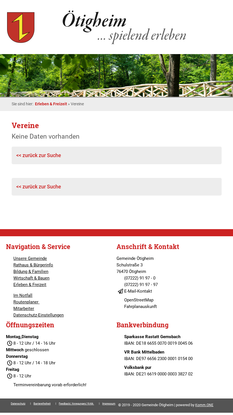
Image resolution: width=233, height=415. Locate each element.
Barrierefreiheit (42, 403)
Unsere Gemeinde (30, 258)
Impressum (108, 403)
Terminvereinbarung (32, 384)
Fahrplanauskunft (140, 306)
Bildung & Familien (30, 271)
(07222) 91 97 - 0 (139, 278)
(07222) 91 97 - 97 (141, 284)
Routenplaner (26, 302)
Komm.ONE (204, 405)
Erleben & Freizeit (51, 104)
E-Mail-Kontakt (138, 291)
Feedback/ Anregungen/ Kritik (76, 403)
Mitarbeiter (23, 308)
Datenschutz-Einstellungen (38, 315)
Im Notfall (22, 295)
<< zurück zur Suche (38, 155)
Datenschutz (18, 403)
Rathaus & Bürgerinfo (33, 265)
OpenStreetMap (138, 300)
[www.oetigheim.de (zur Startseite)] (97, 44)
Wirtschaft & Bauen (31, 278)
